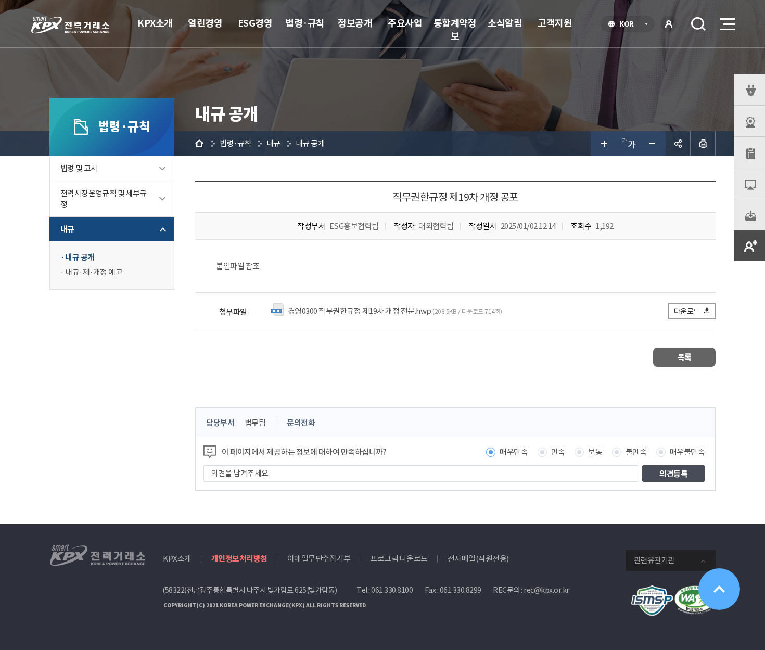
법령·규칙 (305, 23)
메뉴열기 (726, 24)
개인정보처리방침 (239, 559)
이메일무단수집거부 (319, 559)
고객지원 (555, 23)
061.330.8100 (392, 590)
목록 (685, 357)
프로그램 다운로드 (399, 559)
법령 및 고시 (79, 168)
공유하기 (678, 143)
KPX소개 (155, 23)
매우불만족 (687, 452)
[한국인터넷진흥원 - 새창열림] (652, 591)
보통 (595, 452)
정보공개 (355, 23)
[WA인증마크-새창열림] (695, 591)
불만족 (636, 452)
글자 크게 (603, 143)
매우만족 (514, 452)
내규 (67, 229)
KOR (629, 25)
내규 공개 (80, 257)
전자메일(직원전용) (478, 559)
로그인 (668, 24)
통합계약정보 (455, 29)
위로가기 (719, 589)
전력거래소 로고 (70, 24)
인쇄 (703, 143)
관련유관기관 (654, 560)
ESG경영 (255, 23)
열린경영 (205, 23)
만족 (558, 452)
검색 (698, 24)
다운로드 (687, 311)
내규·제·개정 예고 (93, 272)
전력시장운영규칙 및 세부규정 (103, 198)
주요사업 (405, 23)
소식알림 (505, 23)
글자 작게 (653, 143)
